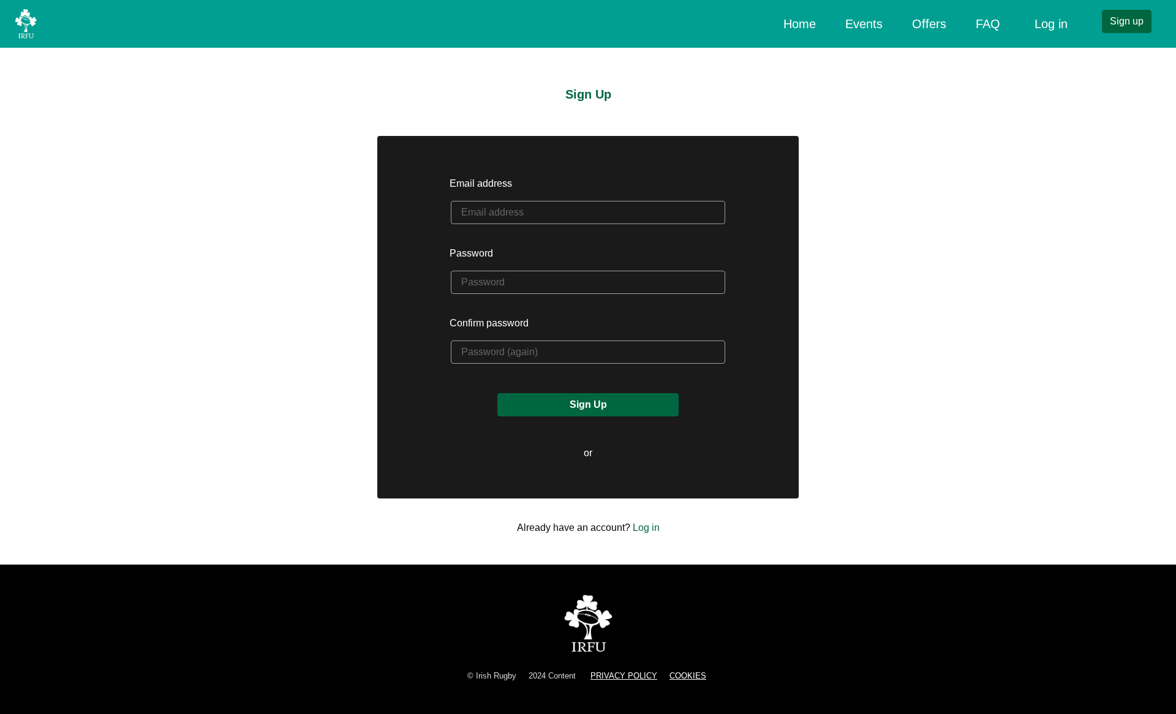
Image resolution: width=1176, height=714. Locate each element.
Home (802, 24)
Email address (481, 183)
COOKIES (687, 675)
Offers (929, 24)
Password (471, 253)
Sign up (1127, 21)
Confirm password (489, 323)
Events (864, 24)
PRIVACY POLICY (623, 675)
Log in (1051, 24)
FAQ (988, 24)
